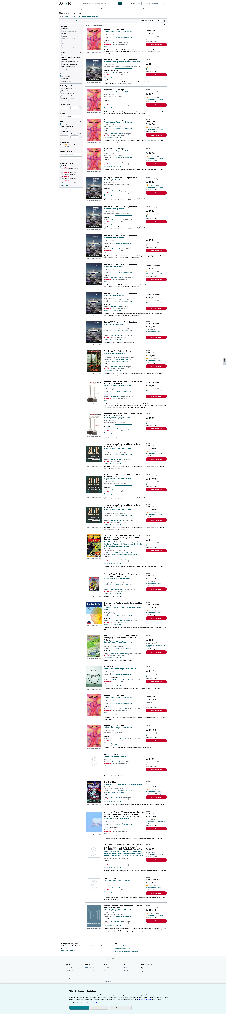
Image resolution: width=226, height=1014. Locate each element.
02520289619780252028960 (123, 916)
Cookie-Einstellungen (145, 999)
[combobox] (99, 3)
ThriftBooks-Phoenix (116, 277)
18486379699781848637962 (123, 552)
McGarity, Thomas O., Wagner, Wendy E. (117, 385)
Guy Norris (107, 62)
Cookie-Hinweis (107, 981)
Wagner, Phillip (119, 607)
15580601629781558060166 (123, 584)
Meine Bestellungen (71, 976)
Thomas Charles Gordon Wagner (115, 756)
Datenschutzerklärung (109, 976)
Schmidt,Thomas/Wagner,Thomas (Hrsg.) (118, 642)
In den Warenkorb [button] (156, 44)
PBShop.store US (115, 797)
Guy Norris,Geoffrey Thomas (114, 324)
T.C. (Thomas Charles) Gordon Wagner (117, 880)
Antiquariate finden (141, 9)
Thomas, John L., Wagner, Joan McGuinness (118, 92)
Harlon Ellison (118, 542)
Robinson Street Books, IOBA (118, 708)
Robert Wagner (109, 353)
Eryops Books (114, 863)
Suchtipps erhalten (120, 946)
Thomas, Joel (108, 607)
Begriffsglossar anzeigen (122, 949)
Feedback (224, 361)
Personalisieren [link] (120, 1008)
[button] (62, 20)
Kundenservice (126, 970)
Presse (105, 970)
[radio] (61, 78)
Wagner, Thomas (123, 818)
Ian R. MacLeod (138, 542)
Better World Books (116, 396)
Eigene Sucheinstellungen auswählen (126, 951)
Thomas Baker (120, 353)
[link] (164, 20)
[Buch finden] (120, 3)
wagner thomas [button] (70, 16)
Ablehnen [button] (99, 1008)
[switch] (61, 145)
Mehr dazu (63, 69)
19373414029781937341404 (123, 790)
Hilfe (164, 3)
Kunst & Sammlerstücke (119, 9)
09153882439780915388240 (123, 37)
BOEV (116, 835)
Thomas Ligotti (125, 546)
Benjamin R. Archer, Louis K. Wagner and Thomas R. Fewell (123, 855)
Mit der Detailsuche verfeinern (88, 16)
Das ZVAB (106, 967)
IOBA (116, 714)
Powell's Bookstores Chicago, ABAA (120, 679)
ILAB (119, 109)
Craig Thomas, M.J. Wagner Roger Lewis (117, 578)
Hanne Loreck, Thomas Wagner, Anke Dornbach (120, 669)
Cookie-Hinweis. (113, 1001)
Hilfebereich (125, 967)
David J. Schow (124, 544)
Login (139, 3)
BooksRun (113, 42)
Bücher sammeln (97, 9)
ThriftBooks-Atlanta (116, 162)
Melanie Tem (128, 542)
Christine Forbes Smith (132, 62)
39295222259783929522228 (123, 648)
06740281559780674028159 (123, 391)
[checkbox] (61, 28)
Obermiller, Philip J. (124, 448)
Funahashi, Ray (130, 607)
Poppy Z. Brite (134, 544)
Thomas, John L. (109, 31)
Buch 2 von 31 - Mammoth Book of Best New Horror (122, 554)
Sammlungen (79, 9)
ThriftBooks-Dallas (115, 133)
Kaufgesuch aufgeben (68, 950)
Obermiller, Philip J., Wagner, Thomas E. (117, 910)
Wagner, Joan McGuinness (124, 31)
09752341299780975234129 (123, 68)
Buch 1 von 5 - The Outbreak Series (118, 361)
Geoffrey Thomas (118, 62)
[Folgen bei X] (142, 971)
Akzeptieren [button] (79, 1008)
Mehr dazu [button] (63, 185)
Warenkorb (69, 978)
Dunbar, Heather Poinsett (113, 784)
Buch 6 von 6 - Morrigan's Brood (116, 792)
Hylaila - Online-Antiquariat (118, 653)
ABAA (116, 109)
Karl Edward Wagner (111, 544)
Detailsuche (62, 9)
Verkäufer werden (162, 9)
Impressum (106, 973)
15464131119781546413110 (123, 359)
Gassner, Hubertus (110, 818)
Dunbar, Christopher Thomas (132, 784)
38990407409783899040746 (123, 824)
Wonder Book (114, 103)
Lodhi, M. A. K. (109, 851)
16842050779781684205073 (123, 615)
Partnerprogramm (89, 970)
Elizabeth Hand (114, 546)
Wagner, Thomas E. (110, 448)
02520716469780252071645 (123, 454)
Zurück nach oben (113, 959)
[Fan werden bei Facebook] (142, 968)
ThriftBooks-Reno (115, 306)
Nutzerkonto (146, 3)
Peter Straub (108, 542)
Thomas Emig (114, 829)
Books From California (116, 335)
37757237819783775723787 (123, 675)
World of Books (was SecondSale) (120, 620)
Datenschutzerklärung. (93, 1002)
